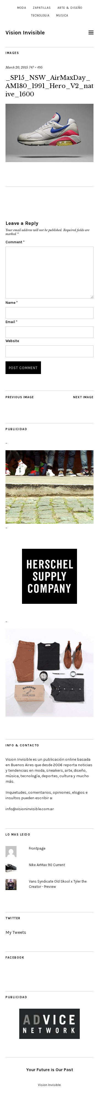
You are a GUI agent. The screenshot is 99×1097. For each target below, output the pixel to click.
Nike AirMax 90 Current (47, 865)
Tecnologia (40, 15)
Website (12, 341)
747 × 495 (36, 67)
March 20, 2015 (17, 67)
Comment (15, 242)
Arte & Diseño (69, 8)
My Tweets (16, 932)
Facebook (15, 957)
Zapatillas (42, 8)
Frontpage (37, 848)
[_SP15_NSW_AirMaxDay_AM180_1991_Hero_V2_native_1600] (50, 160)
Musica (62, 15)
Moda (21, 8)
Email (11, 322)
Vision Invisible (25, 32)
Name (12, 303)
